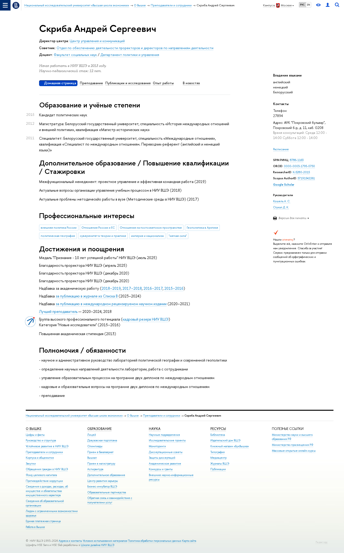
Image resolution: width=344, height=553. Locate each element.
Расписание (281, 149)
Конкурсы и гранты (161, 469)
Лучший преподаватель (58, 311)
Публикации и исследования (127, 83)
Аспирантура (95, 469)
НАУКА (155, 428)
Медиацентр (218, 458)
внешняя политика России (59, 228)
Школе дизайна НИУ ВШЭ (97, 545)
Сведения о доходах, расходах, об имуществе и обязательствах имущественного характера (47, 491)
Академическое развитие (165, 463)
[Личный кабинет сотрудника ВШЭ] (327, 5)
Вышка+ (92, 458)
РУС (302, 4)
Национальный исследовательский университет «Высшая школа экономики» (74, 415)
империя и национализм (147, 236)
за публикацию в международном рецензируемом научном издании (111, 303)
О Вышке (133, 415)
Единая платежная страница (43, 521)
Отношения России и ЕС (98, 228)
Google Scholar (283, 185)
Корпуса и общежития (40, 458)
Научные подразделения (164, 435)
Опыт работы (163, 83)
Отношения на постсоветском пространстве (151, 228)
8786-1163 (297, 160)
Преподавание (91, 83)
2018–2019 (111, 288)
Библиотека (217, 435)
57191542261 (306, 178)
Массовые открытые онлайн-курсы (294, 451)
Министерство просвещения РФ (292, 445)
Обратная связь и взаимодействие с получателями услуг (109, 500)
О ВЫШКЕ (33, 428)
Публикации (218, 469)
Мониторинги (157, 446)
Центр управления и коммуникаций (97, 41)
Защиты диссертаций (162, 458)
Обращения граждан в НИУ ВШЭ (47, 469)
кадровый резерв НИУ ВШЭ (145, 319)
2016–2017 (153, 288)
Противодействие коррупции (44, 481)
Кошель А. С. (281, 201)
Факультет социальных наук (75, 54)
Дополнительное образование (106, 475)
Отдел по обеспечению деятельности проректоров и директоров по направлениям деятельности (135, 48)
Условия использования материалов (105, 541)
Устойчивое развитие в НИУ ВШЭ (47, 446)
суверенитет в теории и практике (103, 236)
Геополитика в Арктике (202, 228)
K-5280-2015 (301, 172)
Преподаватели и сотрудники (161, 415)
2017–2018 (132, 288)
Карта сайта (189, 541)
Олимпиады (94, 446)
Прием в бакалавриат (100, 452)
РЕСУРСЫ (218, 428)
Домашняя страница (60, 83)
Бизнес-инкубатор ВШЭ (102, 486)
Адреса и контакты (70, 541)
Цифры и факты (35, 435)
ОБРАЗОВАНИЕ (99, 428)
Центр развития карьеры (102, 481)
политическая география (58, 236)
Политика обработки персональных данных (154, 541)
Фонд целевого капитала (41, 475)
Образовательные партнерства (106, 492)
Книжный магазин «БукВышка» (229, 446)
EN (308, 4)
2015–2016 (173, 288)
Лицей (91, 435)
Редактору (321, 542)
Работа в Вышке (35, 527)
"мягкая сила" (178, 236)
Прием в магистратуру (101, 463)
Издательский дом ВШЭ (225, 440)
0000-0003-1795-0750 (299, 166)
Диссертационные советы (166, 452)
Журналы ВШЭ (219, 463)
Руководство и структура (41, 440)
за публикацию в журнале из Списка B (87, 296)
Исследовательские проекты (167, 440)
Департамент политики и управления (129, 54)
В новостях (191, 83)
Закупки (31, 463)
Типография (217, 452)
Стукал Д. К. (281, 207)
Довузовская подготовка (102, 440)
